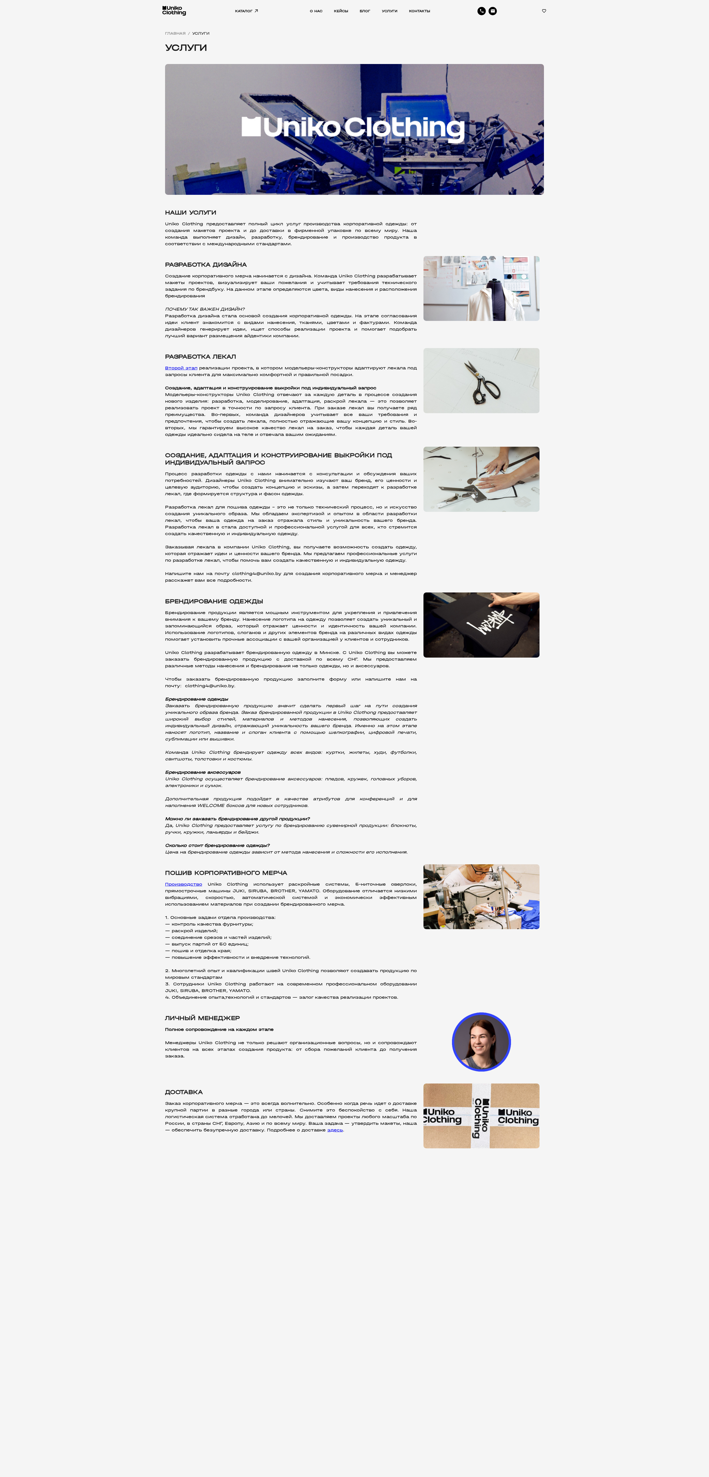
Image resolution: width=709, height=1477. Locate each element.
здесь (335, 1130)
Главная (175, 33)
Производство (183, 884)
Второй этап (181, 367)
